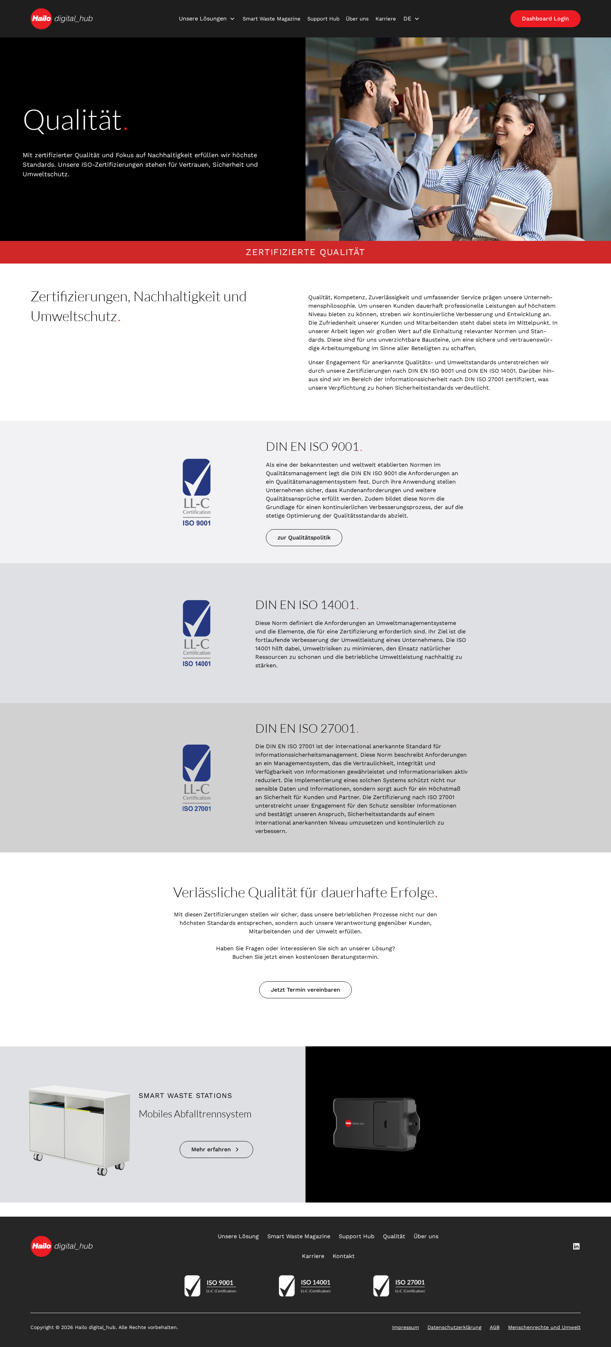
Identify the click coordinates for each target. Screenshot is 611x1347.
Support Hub (323, 19)
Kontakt (344, 1256)
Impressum (405, 1327)
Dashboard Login (545, 18)
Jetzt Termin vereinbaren (305, 989)
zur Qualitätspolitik (304, 537)
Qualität (394, 1236)
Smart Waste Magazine (272, 19)
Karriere (386, 19)
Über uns (357, 19)
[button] (207, 19)
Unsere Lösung (238, 1236)
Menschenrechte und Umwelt (544, 1327)
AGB (495, 1327)
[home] (61, 18)
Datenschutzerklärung (454, 1327)
